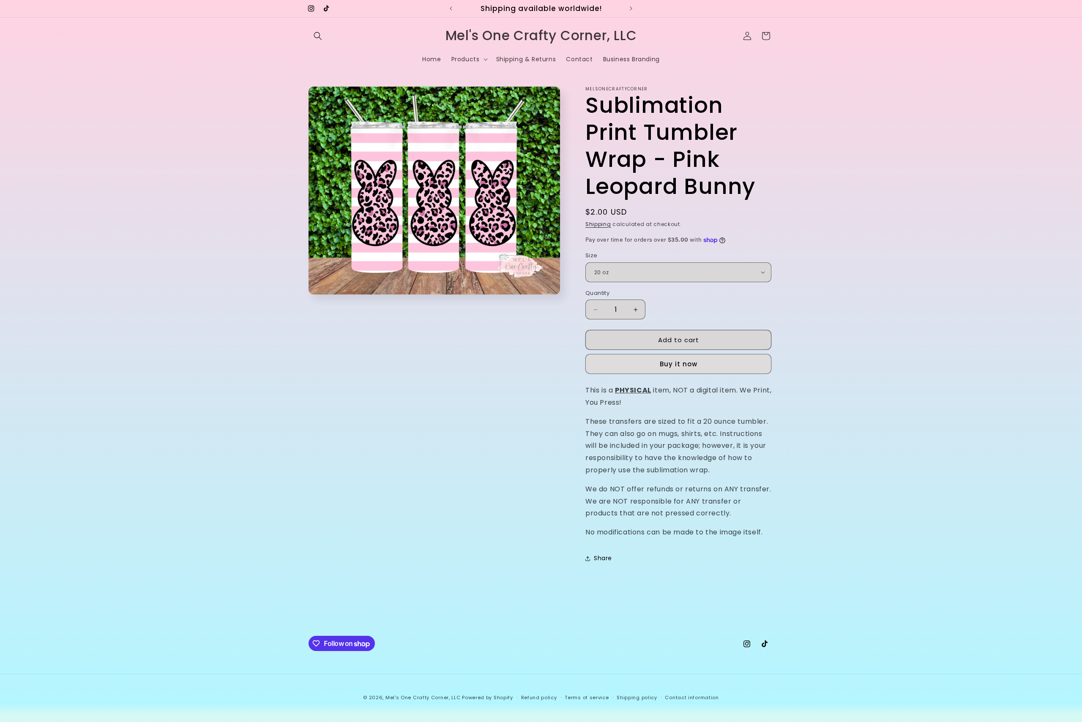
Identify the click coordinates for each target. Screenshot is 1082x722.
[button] (318, 36)
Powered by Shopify (487, 697)
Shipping (598, 224)
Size (591, 255)
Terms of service (587, 697)
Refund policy (539, 697)
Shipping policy (637, 697)
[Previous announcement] (451, 8)
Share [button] (603, 558)
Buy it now (678, 364)
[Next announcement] (631, 8)
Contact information (692, 697)
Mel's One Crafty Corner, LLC (423, 697)
